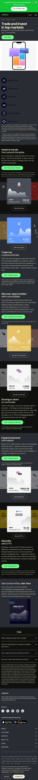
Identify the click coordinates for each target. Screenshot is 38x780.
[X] (7, 711)
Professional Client (26, 415)
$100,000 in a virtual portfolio (14, 589)
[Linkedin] (22, 711)
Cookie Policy (5, 772)
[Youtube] (17, 711)
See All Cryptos (19, 247)
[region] (19, 772)
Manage (6, 776)
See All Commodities (19, 355)
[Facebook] (2, 711)
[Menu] (35, 15)
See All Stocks (19, 208)
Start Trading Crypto (11, 275)
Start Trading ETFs (10, 566)
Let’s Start (7, 37)
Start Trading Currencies (12, 422)
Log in (30, 15)
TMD (7, 323)
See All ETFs (19, 536)
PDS (35, 129)
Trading (8, 19)
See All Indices (19, 497)
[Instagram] (12, 711)
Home (2, 19)
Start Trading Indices (11, 458)
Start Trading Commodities (13, 317)
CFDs (11, 307)
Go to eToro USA (19, 9)
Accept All (18, 776)
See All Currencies (19, 395)
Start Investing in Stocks (12, 168)
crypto (17, 258)
